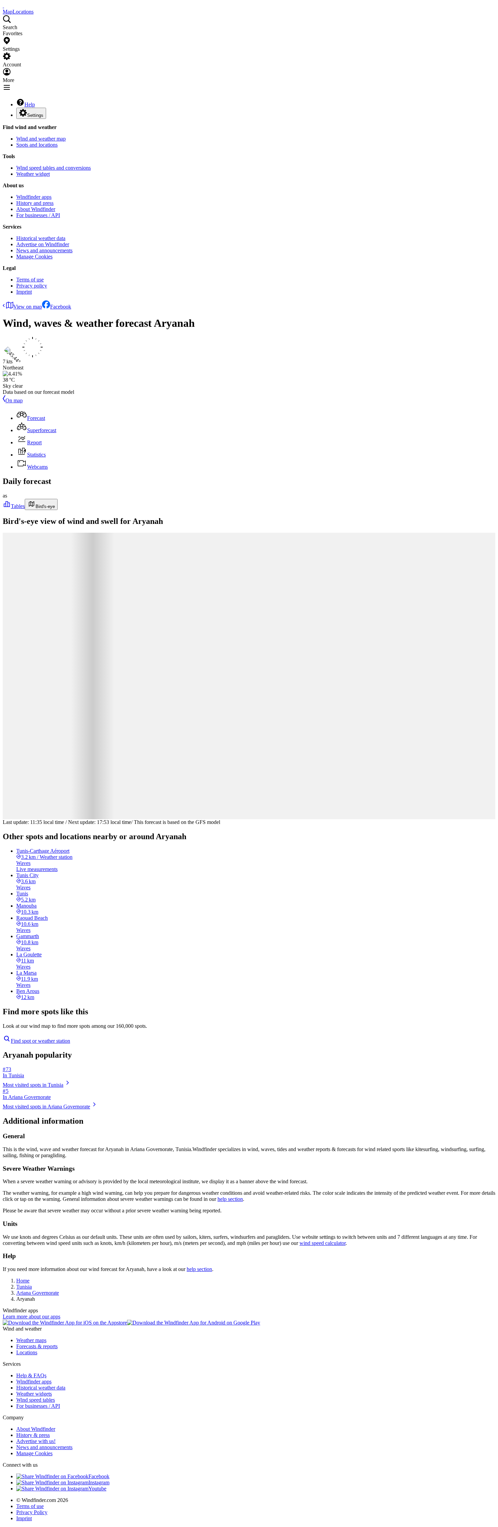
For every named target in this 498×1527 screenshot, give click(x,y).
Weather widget (33, 174)
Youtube (97, 1488)
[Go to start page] (3, 5)
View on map (27, 307)
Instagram (98, 1482)
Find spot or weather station (40, 1041)
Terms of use (30, 279)
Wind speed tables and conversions (53, 168)
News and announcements (44, 250)
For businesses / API (38, 215)
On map (14, 400)
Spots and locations (37, 145)
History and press (35, 203)
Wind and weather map (41, 139)
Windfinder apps (33, 197)
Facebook (60, 307)
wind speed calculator (322, 1243)
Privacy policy (31, 286)
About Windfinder (35, 209)
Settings (35, 115)
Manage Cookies (34, 256)
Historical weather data (40, 238)
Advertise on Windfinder (42, 244)
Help (29, 104)
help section (230, 1199)
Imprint (24, 292)
